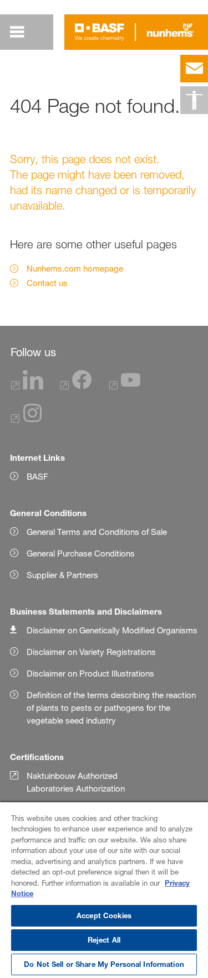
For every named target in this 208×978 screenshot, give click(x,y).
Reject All (104, 939)
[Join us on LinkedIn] (27, 386)
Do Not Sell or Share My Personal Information (104, 964)
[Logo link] (99, 32)
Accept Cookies (104, 915)
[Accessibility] (194, 100)
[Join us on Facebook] (76, 386)
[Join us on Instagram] (27, 419)
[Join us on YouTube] (125, 386)
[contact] (194, 68)
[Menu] (17, 32)
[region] (104, 889)
